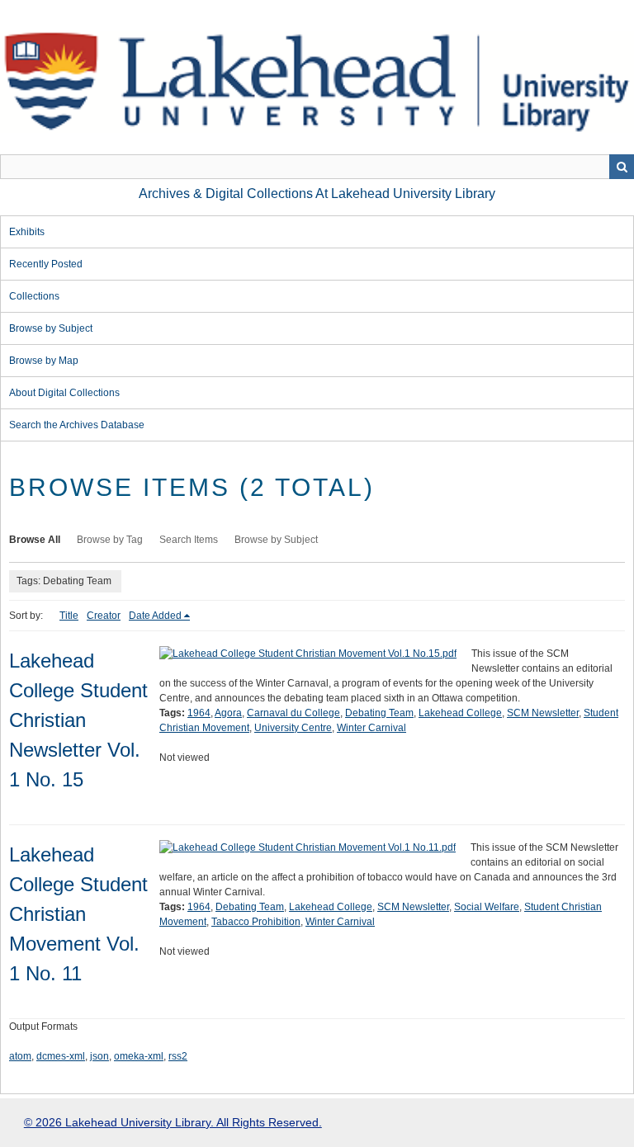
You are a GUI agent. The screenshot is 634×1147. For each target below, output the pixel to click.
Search (621, 166)
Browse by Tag (110, 539)
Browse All (34, 539)
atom (20, 1056)
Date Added (155, 615)
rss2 (177, 1056)
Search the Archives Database (76, 425)
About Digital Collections (64, 393)
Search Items (188, 539)
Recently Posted (46, 264)
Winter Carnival (371, 728)
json (99, 1056)
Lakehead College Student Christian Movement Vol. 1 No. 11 (78, 913)
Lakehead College (460, 713)
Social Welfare (486, 907)
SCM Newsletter (543, 713)
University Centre (293, 728)
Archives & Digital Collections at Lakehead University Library (317, 193)
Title (68, 615)
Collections (34, 296)
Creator (104, 615)
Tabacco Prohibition (255, 922)
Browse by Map (43, 360)
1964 (199, 713)
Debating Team (379, 713)
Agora (228, 713)
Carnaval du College (293, 713)
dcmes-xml (60, 1056)
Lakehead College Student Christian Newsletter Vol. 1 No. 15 (78, 720)
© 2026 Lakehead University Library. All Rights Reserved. (173, 1122)
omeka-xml (138, 1056)
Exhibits (27, 232)
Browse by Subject (50, 328)
